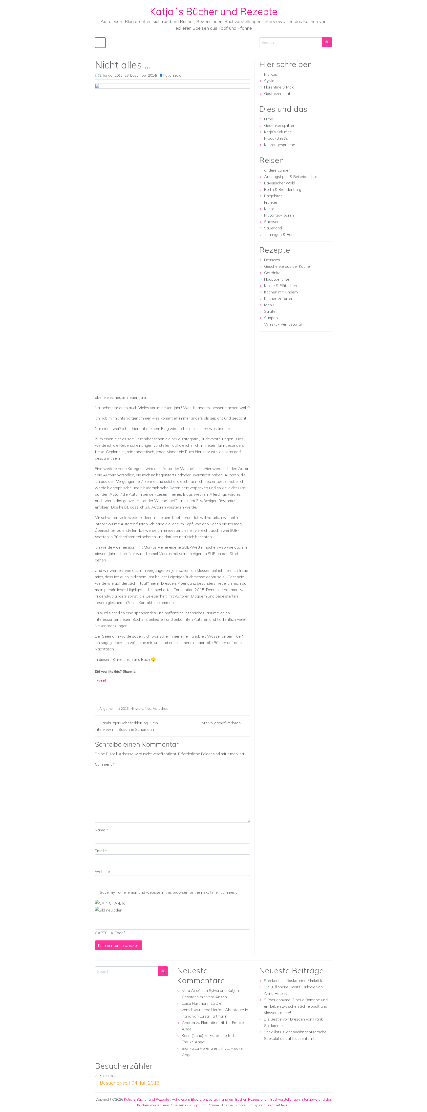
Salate (270, 311)
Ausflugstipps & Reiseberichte (290, 176)
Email (101, 850)
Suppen (271, 317)
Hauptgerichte (276, 279)
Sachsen (271, 221)
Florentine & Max (279, 87)
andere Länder (277, 170)
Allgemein (107, 708)
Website (102, 871)
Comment (105, 764)
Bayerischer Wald (279, 182)
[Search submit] (327, 42)
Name (101, 829)
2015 (125, 708)
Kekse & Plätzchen (280, 285)
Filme (268, 118)
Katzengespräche (279, 144)
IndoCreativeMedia (273, 1105)
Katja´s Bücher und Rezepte (214, 11)
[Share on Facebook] (99, 689)
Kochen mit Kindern (281, 291)
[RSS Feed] (117, 689)
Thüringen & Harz (279, 234)
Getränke (272, 272)
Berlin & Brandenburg (282, 189)
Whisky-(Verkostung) (283, 324)
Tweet (100, 680)
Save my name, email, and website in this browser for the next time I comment (168, 892)
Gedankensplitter (279, 125)
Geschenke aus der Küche (287, 266)
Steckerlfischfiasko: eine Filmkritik (293, 980)
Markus (270, 74)
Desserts (272, 259)
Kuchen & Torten (278, 298)
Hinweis (136, 708)
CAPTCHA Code (109, 932)
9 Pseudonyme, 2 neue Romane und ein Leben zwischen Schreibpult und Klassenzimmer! (296, 1006)
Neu (148, 708)
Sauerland (273, 227)
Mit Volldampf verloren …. (223, 722)
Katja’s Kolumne (278, 131)
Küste (269, 208)
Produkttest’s (276, 138)
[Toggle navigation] (100, 42)
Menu (269, 304)
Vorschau (160, 708)
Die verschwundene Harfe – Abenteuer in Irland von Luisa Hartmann (215, 1010)
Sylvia (269, 80)
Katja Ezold (172, 75)
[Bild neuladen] (108, 909)
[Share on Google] (108, 689)
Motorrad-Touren (279, 215)
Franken (271, 202)
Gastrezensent (277, 93)
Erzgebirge (273, 195)
